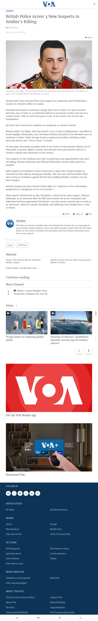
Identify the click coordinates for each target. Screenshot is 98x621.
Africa (9, 524)
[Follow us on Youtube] (20, 493)
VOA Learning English (16, 583)
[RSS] (31, 493)
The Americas (12, 529)
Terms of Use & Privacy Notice (20, 597)
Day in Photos (12, 558)
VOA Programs (13, 548)
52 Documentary (58, 553)
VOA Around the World (17, 612)
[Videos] (38, 618)
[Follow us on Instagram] (25, 493)
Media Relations (58, 602)
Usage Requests (57, 607)
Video (10, 306)
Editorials (54, 578)
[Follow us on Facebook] (8, 493)
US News (10, 509)
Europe (10, 11)
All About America (59, 509)
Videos (53, 558)
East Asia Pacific (14, 534)
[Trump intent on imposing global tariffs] (26, 322)
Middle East (56, 529)
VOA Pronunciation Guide (62, 612)
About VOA (11, 602)
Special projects (13, 553)
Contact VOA (56, 597)
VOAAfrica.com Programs (18, 578)
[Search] (80, 618)
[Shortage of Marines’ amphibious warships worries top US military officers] (71, 322)
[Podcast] (37, 493)
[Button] (88, 37)
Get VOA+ (10, 607)
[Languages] (59, 618)
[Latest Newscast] (17, 618)
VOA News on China (59, 548)
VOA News (13, 27)
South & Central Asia (60, 534)
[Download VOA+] (49, 447)
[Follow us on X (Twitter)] (14, 493)
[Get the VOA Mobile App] (49, 388)
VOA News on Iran (14, 563)
